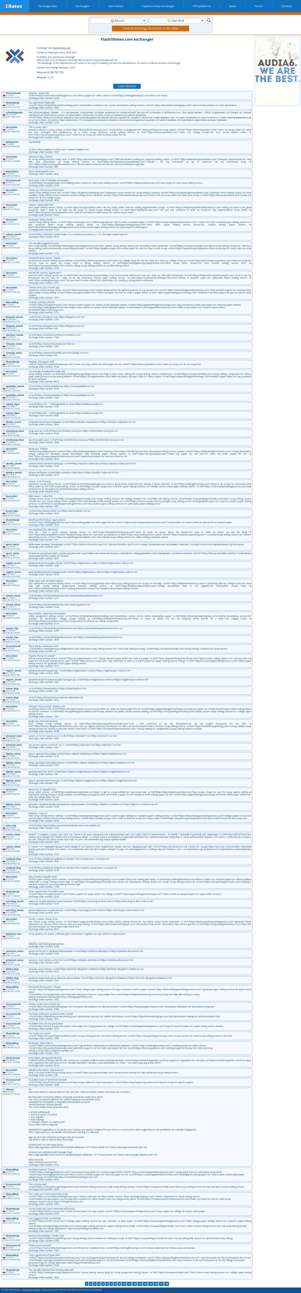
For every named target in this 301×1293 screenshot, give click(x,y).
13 (140, 1283)
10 (124, 1283)
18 (166, 1283)
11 (129, 1283)
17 (161, 1283)
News (232, 6)
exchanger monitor (31, 1289)
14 (145, 1283)
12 (134, 1283)
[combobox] (118, 21)
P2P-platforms (202, 6)
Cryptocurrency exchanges (158, 6)
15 (150, 1283)
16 (156, 1283)
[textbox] (118, 20)
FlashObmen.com (62, 47)
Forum (258, 6)
